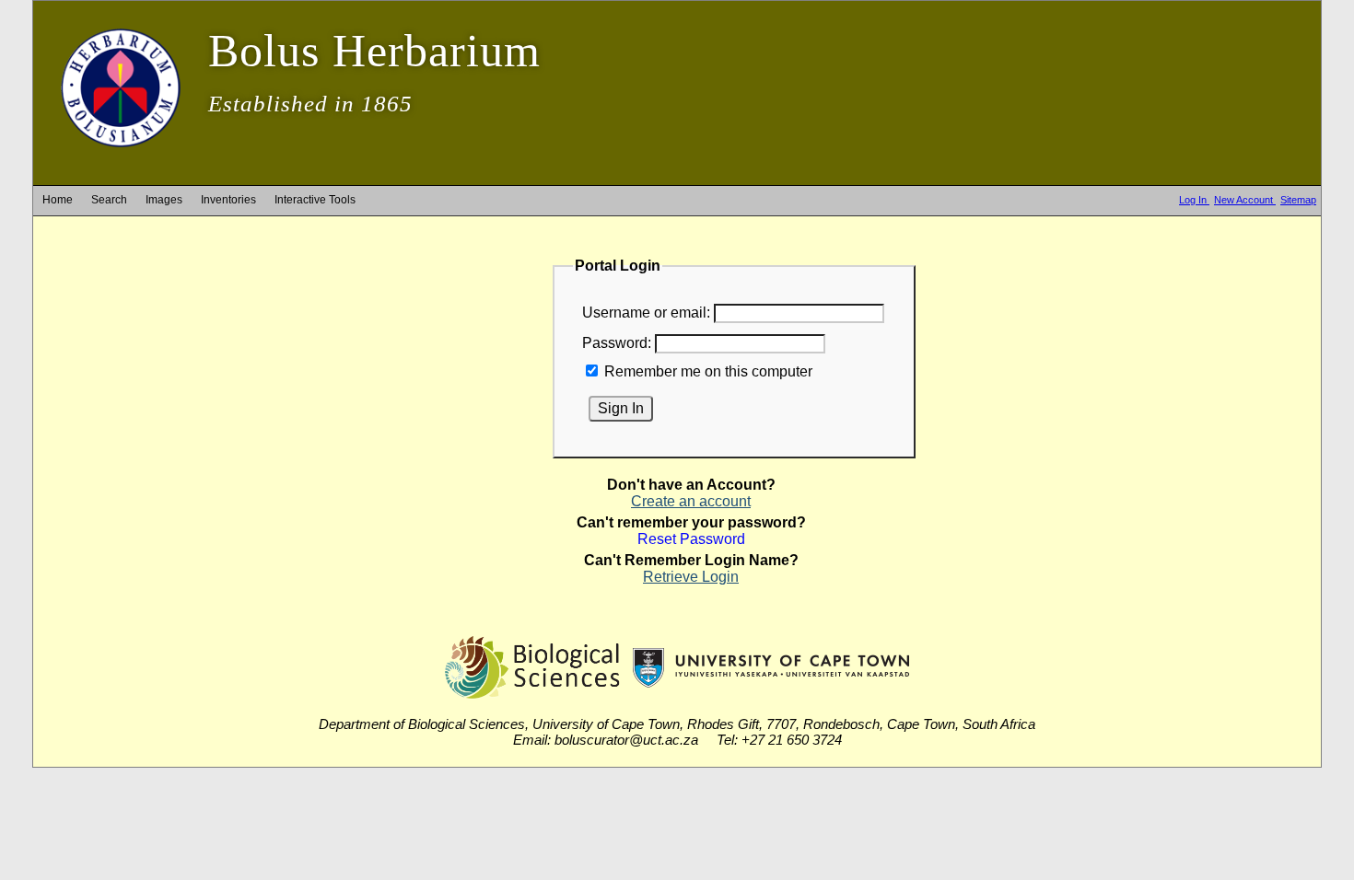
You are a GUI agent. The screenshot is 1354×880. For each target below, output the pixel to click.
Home (57, 199)
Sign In (621, 408)
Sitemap (1298, 199)
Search (109, 199)
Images (164, 199)
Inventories (228, 199)
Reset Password (691, 539)
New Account (1245, 199)
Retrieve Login (691, 577)
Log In (1194, 199)
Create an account (691, 501)
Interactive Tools (315, 199)
